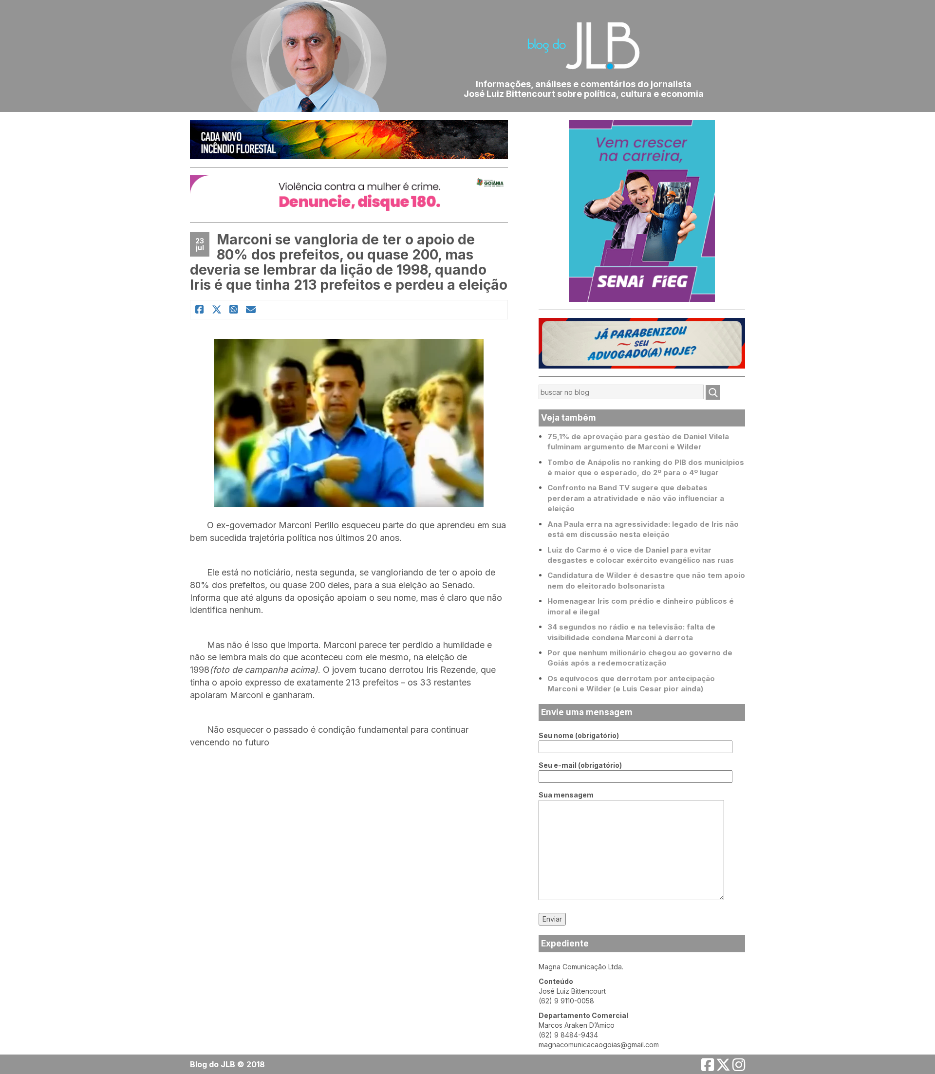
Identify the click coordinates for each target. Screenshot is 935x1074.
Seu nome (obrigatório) (579, 735)
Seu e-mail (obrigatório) (580, 765)
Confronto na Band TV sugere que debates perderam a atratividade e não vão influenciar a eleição (635, 498)
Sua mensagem (566, 795)
